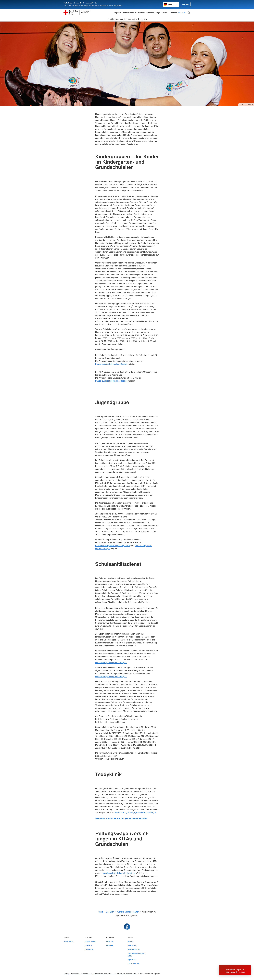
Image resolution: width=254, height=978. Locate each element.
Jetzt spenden (68, 941)
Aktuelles (164, 13)
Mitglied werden (90, 941)
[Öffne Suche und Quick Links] (188, 12)
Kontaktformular (133, 963)
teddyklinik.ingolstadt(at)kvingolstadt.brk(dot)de (135, 812)
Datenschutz (132, 945)
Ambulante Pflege (153, 13)
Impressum (131, 959)
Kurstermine (140, 13)
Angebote (117, 13)
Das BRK (181, 13)
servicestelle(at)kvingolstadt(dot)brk (111, 662)
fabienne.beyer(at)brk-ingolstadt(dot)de (112, 545)
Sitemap (130, 941)
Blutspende (89, 949)
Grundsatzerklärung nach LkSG (136, 954)
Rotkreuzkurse (128, 13)
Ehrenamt (88, 945)
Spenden (173, 13)
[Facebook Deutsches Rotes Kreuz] (127, 926)
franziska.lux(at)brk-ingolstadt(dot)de (111, 363)
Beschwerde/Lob (134, 949)
